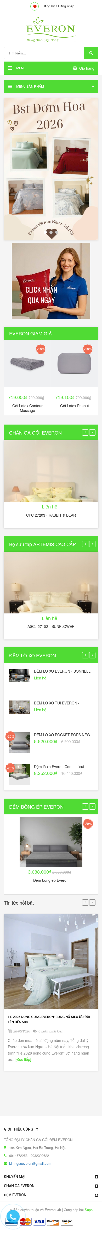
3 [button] (56, 232)
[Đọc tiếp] (23, 1059)
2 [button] (51, 232)
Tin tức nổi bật (19, 902)
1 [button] (45, 232)
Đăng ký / (49, 5)
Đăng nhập (66, 5)
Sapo (89, 1209)
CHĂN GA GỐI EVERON (35, 432)
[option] (51, 169)
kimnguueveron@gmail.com (30, 1163)
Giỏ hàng (86, 68)
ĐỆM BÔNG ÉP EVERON (36, 806)
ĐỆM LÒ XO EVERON (32, 655)
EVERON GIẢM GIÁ (30, 333)
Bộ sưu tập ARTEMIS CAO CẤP (42, 544)
